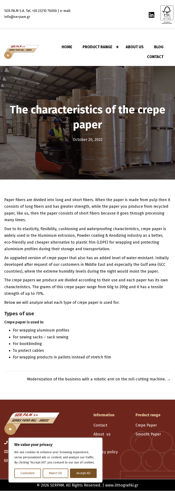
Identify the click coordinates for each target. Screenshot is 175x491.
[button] (117, 47)
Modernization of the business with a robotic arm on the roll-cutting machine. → (99, 379)
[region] (55, 460)
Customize (27, 473)
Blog (158, 47)
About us (102, 434)
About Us (135, 47)
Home (67, 47)
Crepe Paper (146, 425)
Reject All (55, 473)
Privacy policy (105, 452)
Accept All (83, 473)
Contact (155, 56)
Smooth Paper (148, 434)
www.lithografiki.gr (121, 485)
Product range (97, 47)
